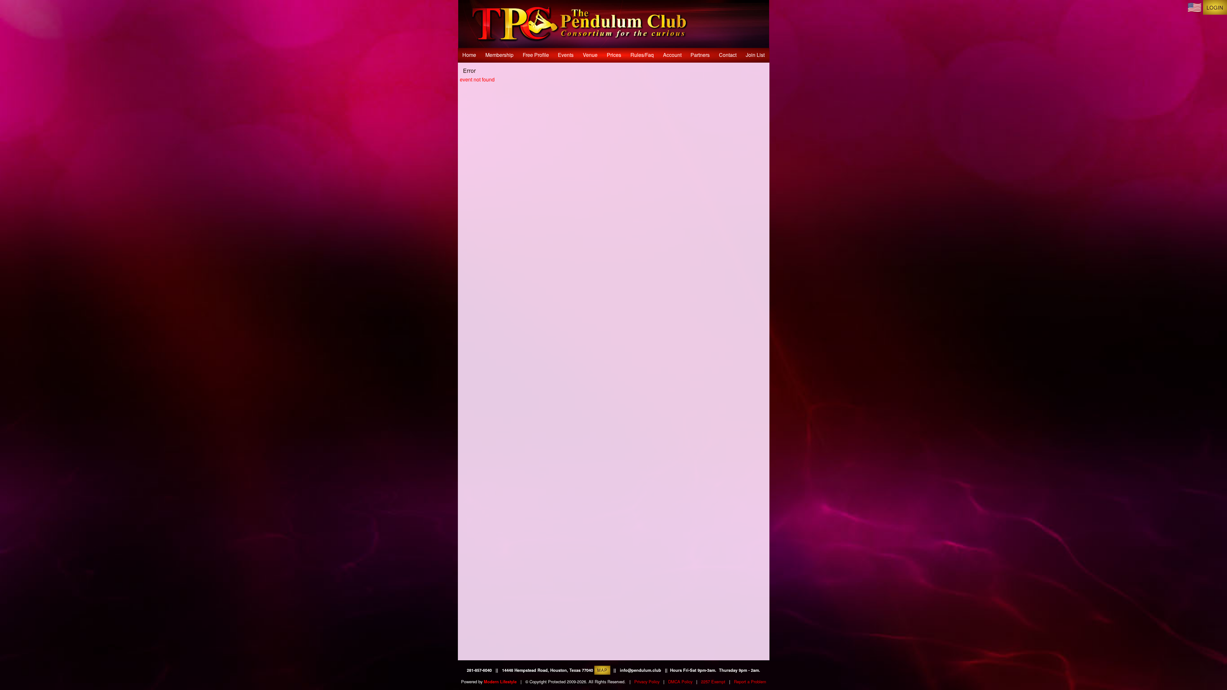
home (469, 54)
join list (755, 54)
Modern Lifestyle (500, 682)
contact (728, 54)
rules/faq (642, 54)
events (566, 54)
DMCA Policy (680, 681)
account (672, 54)
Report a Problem (750, 681)
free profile (536, 54)
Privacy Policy (647, 681)
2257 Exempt (713, 681)
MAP (602, 670)
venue (590, 54)
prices (614, 54)
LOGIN (1215, 7)
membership (499, 54)
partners (700, 54)
